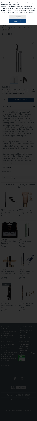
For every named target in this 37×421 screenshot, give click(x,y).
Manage (18, 17)
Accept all (17, 21)
